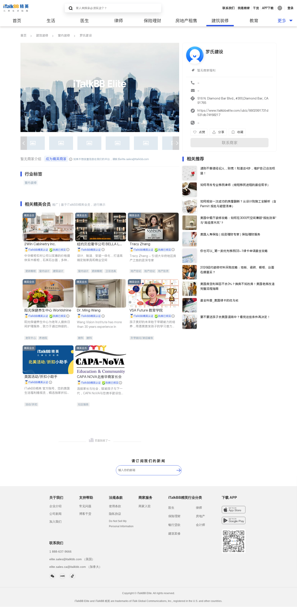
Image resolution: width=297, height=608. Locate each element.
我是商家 (244, 8)
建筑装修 (220, 21)
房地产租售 (186, 21)
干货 (256, 8)
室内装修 (64, 35)
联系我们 (228, 8)
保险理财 (152, 21)
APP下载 (268, 8)
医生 (84, 21)
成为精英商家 (56, 158)
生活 (51, 21)
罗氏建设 (86, 35)
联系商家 (229, 142)
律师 (118, 21)
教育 (254, 21)
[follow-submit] (178, 470)
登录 (290, 8)
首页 (17, 21)
